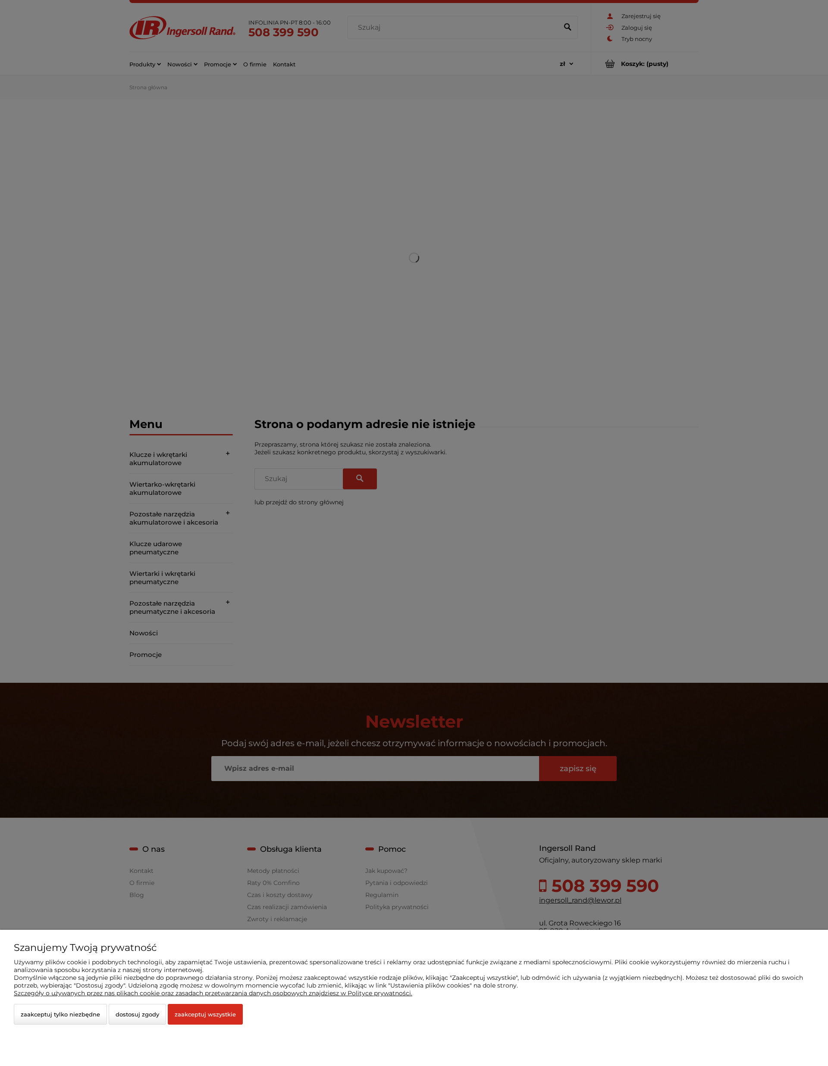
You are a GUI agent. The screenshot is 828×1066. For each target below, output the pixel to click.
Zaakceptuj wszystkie (205, 1014)
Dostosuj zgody (137, 1014)
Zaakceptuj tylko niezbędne (60, 1014)
